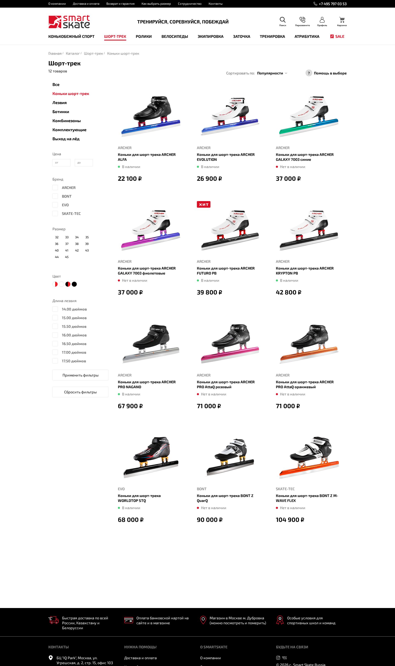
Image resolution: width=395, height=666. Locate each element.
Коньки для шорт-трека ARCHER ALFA (147, 157)
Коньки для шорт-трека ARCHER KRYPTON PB (305, 270)
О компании (57, 3)
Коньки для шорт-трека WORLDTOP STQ (139, 498)
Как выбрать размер (156, 3)
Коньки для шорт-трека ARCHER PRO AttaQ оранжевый (305, 384)
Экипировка (210, 36)
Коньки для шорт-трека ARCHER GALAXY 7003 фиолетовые (147, 270)
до (79, 162)
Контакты (216, 3)
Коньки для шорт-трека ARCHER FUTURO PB (226, 270)
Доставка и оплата (86, 3)
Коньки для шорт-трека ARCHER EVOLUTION (226, 157)
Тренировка (272, 36)
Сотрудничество (190, 3)
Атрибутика (307, 36)
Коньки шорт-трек (123, 53)
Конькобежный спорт (71, 36)
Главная (55, 53)
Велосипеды (174, 36)
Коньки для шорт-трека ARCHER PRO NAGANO (147, 384)
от (56, 162)
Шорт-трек (115, 36)
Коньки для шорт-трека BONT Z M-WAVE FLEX (307, 498)
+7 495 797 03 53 (333, 4)
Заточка (241, 36)
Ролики (144, 36)
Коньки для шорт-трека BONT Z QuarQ (225, 498)
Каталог (73, 53)
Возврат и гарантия (120, 3)
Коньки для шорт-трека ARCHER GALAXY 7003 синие (305, 157)
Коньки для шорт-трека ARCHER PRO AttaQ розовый (226, 384)
